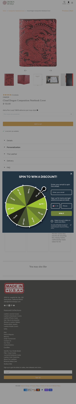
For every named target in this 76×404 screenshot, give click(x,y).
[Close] (71, 173)
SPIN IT (61, 213)
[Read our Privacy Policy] (71, 225)
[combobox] (55, 206)
